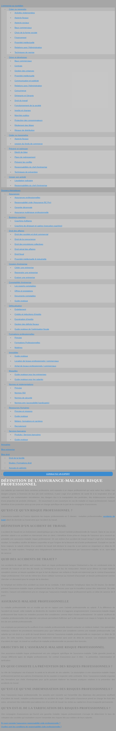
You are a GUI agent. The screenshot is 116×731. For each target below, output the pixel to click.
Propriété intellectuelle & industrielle (30, 259)
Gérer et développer (18, 57)
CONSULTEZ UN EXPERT (58, 474)
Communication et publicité (27, 81)
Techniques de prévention (26, 172)
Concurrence (20, 90)
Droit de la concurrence (25, 239)
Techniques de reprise (24, 52)
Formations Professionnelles (27, 342)
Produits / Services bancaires (28, 434)
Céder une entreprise (24, 267)
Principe (18, 337)
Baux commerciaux (23, 27)
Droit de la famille (16, 458)
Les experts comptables (25, 286)
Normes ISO (20, 393)
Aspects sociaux (22, 23)
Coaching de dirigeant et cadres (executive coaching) (38, 226)
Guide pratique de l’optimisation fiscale (32, 329)
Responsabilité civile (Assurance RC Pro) (33, 202)
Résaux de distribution (25, 130)
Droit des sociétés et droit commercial (31, 234)
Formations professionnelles (21, 334)
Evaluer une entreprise (25, 277)
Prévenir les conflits (23, 162)
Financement (20, 37)
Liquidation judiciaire (24, 180)
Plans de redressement (25, 157)
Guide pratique (21, 301)
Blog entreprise (8, 449)
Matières (18, 347)
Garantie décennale (23, 207)
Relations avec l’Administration (28, 47)
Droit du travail (21, 100)
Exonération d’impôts (24, 319)
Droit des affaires (16, 231)
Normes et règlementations (21, 384)
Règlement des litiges (24, 125)
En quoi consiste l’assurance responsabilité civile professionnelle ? (30, 723)
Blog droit (5, 454)
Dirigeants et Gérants (24, 95)
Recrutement (20, 426)
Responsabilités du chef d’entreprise (31, 167)
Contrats (18, 66)
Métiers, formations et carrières (29, 421)
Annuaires (5, 444)
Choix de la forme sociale (26, 32)
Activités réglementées (25, 13)
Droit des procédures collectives (29, 244)
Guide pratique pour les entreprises (30, 374)
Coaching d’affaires (23, 221)
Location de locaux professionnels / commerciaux (37, 361)
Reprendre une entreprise (26, 272)
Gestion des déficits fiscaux (27, 324)
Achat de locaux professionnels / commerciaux (35, 366)
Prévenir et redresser (18, 149)
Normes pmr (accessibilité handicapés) (32, 403)
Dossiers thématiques (11, 190)
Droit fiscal (19, 254)
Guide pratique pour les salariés (29, 379)
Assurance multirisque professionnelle (32, 212)
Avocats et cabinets (17, 468)
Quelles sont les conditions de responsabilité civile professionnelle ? (31, 726)
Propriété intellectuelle (24, 42)
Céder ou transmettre (18, 135)
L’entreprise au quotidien (12, 6)
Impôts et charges (23, 110)
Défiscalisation (15, 306)
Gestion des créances (24, 71)
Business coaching (17, 217)
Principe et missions (23, 411)
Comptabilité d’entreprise (20, 282)
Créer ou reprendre (17, 9)
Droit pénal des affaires (25, 249)
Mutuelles (13, 371)
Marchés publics (22, 115)
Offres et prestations (24, 291)
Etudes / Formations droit (20, 463)
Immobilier (13, 352)
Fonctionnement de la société (28, 105)
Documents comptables (25, 296)
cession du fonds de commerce (29, 144)
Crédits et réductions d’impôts (28, 314)
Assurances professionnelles (27, 197)
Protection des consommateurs (28, 120)
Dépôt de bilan (21, 152)
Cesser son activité (17, 177)
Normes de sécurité (23, 398)
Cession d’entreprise (18, 264)
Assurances (14, 194)
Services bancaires (17, 431)
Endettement (20, 309)
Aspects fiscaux (21, 18)
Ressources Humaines (19, 408)
